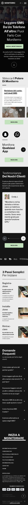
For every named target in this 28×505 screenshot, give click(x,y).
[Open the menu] (25, 3)
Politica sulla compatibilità (10, 454)
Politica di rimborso (8, 460)
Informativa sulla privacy (9, 448)
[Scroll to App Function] (14, 64)
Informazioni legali (8, 462)
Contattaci (5, 465)
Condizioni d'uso (7, 451)
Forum (4, 468)
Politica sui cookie (7, 457)
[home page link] (8, 3)
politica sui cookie (15, 503)
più (22, 481)
